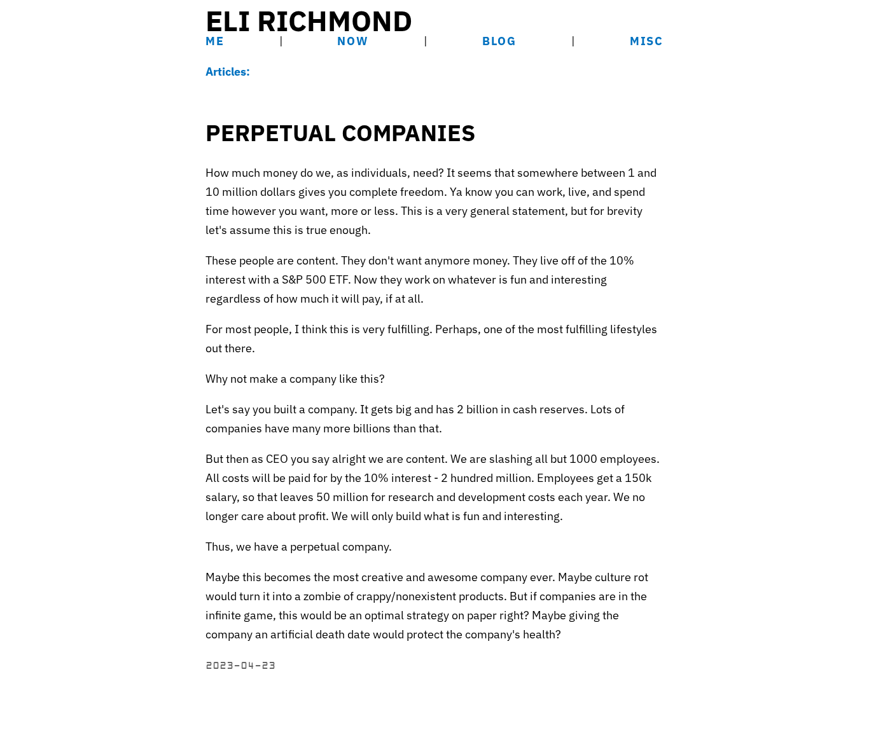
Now (352, 41)
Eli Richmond (308, 20)
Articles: (227, 71)
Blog (499, 41)
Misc (647, 41)
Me (215, 41)
